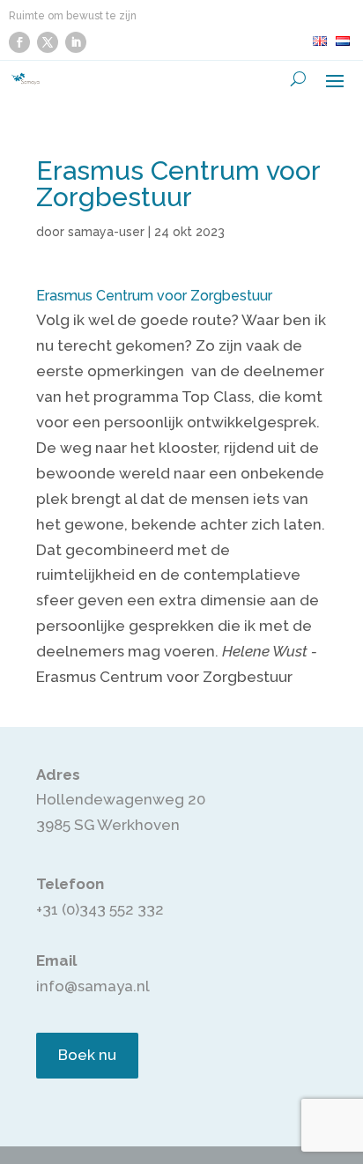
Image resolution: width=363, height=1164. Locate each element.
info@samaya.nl (93, 986)
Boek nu (87, 1055)
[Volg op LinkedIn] (75, 42)
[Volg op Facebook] (19, 42)
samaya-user (106, 232)
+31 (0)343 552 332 (100, 909)
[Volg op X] (47, 42)
